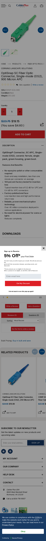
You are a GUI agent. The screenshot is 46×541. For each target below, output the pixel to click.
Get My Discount (23, 283)
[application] (23, 527)
